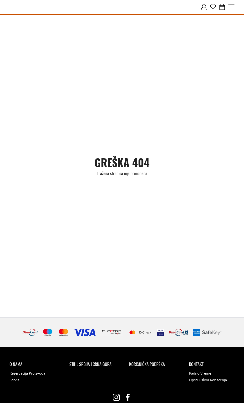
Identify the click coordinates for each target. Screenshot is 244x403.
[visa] (160, 332)
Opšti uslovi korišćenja (208, 379)
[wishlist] (213, 7)
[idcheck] (140, 332)
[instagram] (116, 397)
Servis (14, 379)
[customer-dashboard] (204, 7)
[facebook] (127, 397)
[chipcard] (111, 332)
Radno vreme (200, 373)
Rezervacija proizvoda (27, 373)
